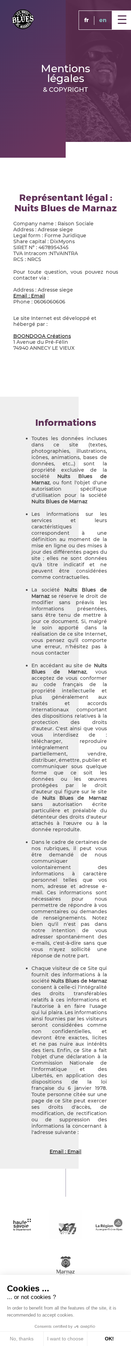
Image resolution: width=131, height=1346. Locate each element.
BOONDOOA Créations (42, 336)
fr (86, 20)
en (103, 20)
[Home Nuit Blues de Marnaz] (22, 18)
